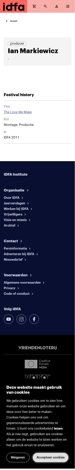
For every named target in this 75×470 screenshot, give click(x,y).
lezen (58, 428)
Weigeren (18, 457)
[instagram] (21, 319)
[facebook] (34, 319)
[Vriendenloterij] (37, 348)
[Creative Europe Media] (37, 363)
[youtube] (8, 319)
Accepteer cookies (51, 457)
